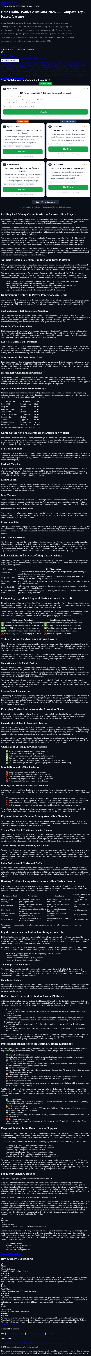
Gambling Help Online (14, 1334)
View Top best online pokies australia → (16, 47)
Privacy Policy (6, 1343)
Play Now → (45, 112)
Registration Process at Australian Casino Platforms (68, 73)
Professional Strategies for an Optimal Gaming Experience (23, 76)
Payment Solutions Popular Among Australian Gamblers (22, 71)
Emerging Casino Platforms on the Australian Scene (63, 69)
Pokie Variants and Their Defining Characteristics (26, 67)
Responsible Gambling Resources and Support (65, 76)
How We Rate (43, 1343)
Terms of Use (17, 1343)
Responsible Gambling (34, 1334)
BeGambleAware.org (65, 207)
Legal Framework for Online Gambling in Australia (27, 73)
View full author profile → (11, 1254)
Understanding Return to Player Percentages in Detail (28, 65)
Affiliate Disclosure (30, 1343)
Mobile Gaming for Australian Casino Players (25, 69)
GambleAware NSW (53, 1334)
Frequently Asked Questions (12, 78)
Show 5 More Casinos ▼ (45, 202)
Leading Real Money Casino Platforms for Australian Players (24, 63)
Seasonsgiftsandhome (9, 2)
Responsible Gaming (57, 1343)
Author (3, 4)
